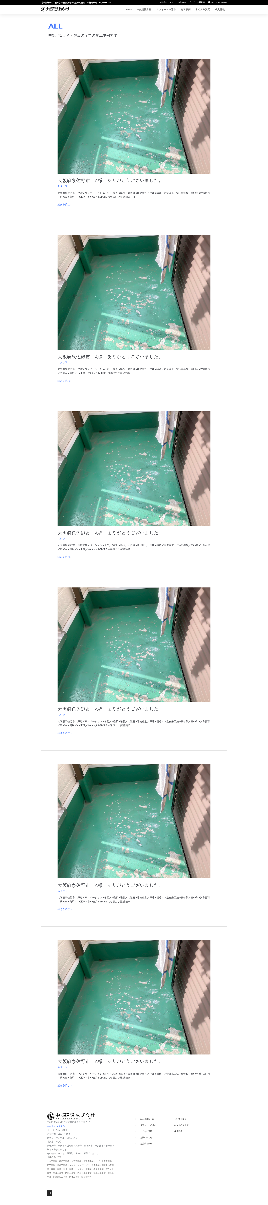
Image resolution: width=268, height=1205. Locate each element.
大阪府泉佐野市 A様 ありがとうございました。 (110, 180)
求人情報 (220, 9)
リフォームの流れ (166, 9)
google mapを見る (56, 1126)
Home (129, 9)
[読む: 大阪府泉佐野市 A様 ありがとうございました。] (134, 116)
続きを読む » (64, 204)
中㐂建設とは (144, 9)
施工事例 (186, 9)
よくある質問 (202, 9)
